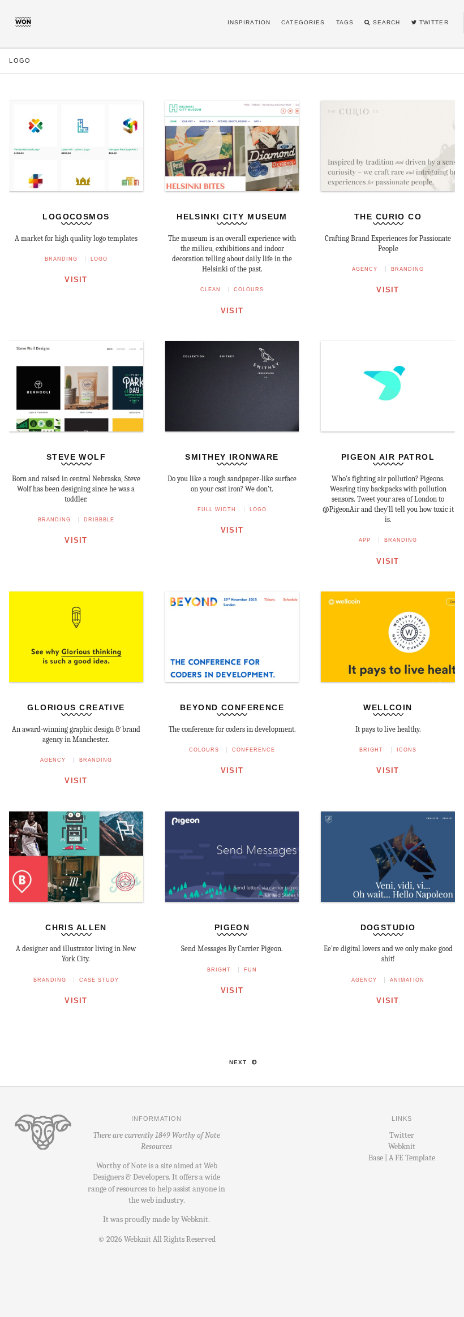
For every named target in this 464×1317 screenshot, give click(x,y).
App (365, 540)
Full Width (216, 509)
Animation (407, 980)
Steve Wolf (76, 456)
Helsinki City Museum (232, 216)
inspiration (248, 22)
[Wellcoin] (387, 696)
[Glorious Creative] (76, 696)
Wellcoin (388, 707)
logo (99, 259)
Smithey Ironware (231, 456)
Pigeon (232, 927)
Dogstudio (388, 927)
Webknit (194, 1219)
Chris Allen (76, 927)
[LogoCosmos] (76, 205)
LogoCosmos (75, 216)
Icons (406, 750)
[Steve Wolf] (76, 445)
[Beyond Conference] (232, 696)
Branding (61, 259)
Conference (253, 750)
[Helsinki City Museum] (232, 205)
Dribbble (99, 520)
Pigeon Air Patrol (388, 456)
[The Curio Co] (387, 205)
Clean (210, 289)
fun (250, 970)
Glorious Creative (75, 707)
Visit (76, 279)
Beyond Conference (232, 707)
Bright (371, 750)
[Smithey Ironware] (232, 445)
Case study (99, 980)
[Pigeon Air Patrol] (387, 445)
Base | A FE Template (401, 1158)
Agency (364, 269)
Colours (249, 289)
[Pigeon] (232, 916)
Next (239, 1062)
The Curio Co (388, 216)
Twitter (401, 1135)
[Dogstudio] (387, 916)
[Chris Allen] (76, 916)
